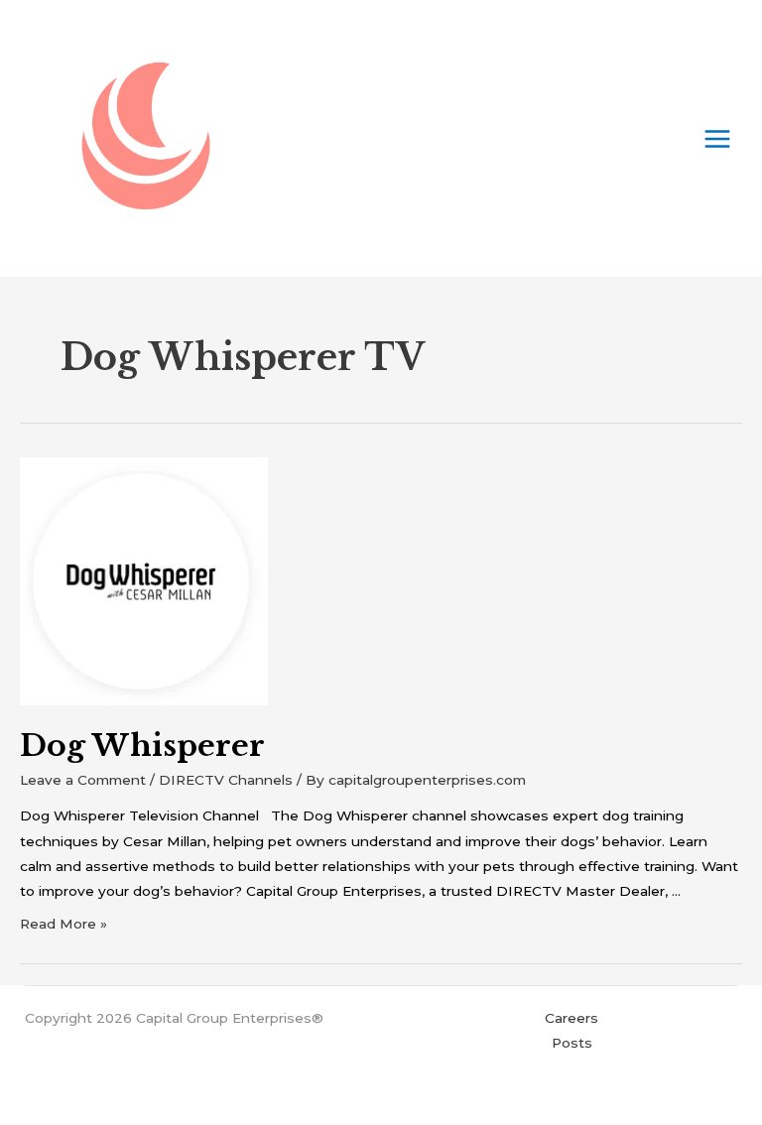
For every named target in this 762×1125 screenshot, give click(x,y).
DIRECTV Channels (226, 780)
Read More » (63, 924)
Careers (571, 1018)
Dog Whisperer (142, 745)
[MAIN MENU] (718, 138)
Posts (572, 1043)
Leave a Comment (83, 780)
